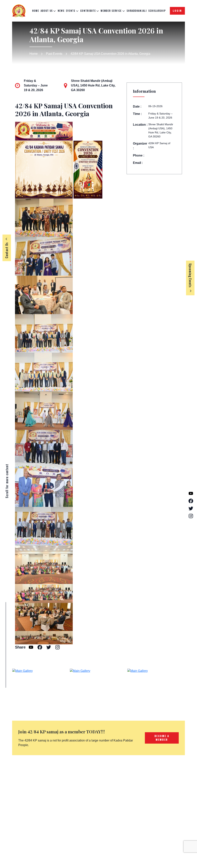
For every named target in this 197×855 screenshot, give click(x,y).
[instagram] (46, 823)
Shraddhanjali (137, 11)
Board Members (130, 787)
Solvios (177, 845)
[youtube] (17, 823)
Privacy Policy (161, 787)
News (61, 11)
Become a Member (99, 786)
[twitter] (36, 823)
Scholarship (157, 11)
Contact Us (126, 794)
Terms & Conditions (165, 781)
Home (35, 11)
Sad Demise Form (99, 792)
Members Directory (99, 798)
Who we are (127, 781)
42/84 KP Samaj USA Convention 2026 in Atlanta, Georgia (110, 53)
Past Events (54, 53)
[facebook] (27, 823)
